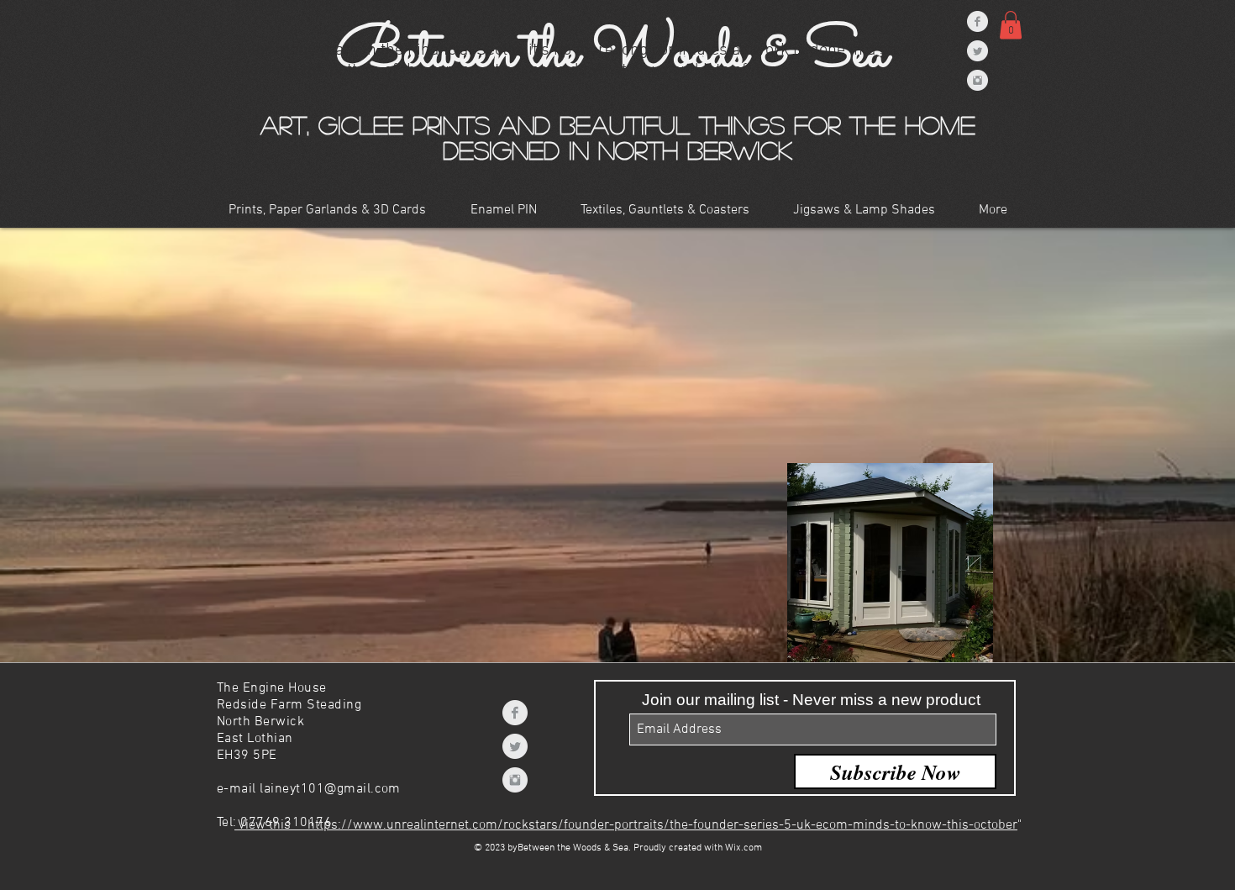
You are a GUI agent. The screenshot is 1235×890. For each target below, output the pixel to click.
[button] (327, 210)
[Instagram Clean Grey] (515, 780)
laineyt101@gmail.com (330, 789)
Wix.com (743, 848)
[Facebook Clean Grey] (515, 712)
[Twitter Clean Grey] (515, 746)
